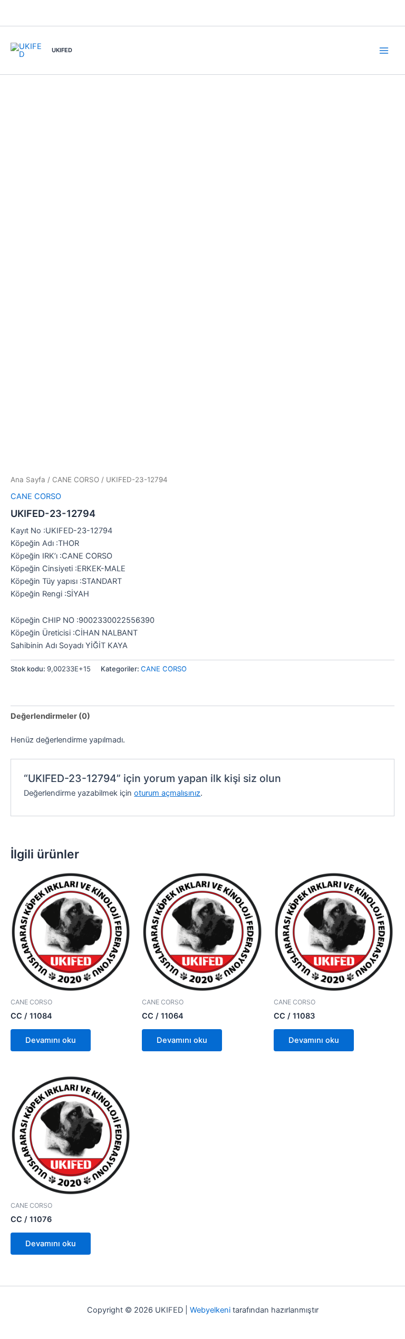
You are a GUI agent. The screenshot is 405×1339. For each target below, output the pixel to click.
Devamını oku (50, 1040)
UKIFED (62, 50)
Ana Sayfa (28, 479)
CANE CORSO (75, 479)
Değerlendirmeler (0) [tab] (50, 716)
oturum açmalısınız (167, 793)
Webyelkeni (210, 1310)
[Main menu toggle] (383, 50)
